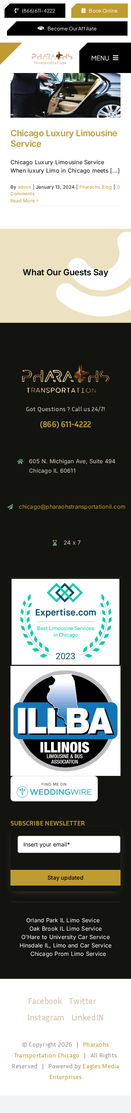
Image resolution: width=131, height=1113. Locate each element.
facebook (45, 1001)
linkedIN (87, 1017)
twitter (82, 1001)
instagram (45, 1017)
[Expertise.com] (65, 580)
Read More (22, 200)
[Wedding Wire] (54, 778)
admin (24, 187)
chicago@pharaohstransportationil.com (72, 506)
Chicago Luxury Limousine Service (63, 138)
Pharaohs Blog (95, 187)
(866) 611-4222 (65, 424)
